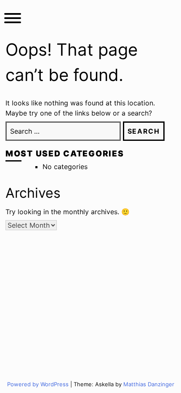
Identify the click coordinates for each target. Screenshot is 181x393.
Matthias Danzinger (148, 384)
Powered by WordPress (38, 384)
